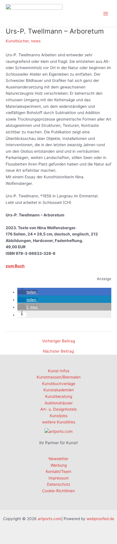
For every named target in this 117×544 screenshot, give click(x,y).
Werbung (59, 465)
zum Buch (15, 266)
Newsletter (58, 458)
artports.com (49, 518)
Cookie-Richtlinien (58, 491)
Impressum (59, 478)
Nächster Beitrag (58, 351)
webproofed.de (100, 518)
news (36, 41)
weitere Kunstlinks (58, 422)
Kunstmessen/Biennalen (59, 377)
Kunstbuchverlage (58, 383)
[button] (27, 292)
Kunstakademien (58, 390)
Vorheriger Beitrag (58, 341)
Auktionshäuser (59, 403)
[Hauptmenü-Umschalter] (106, 13)
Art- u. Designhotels (58, 409)
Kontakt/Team (58, 471)
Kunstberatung (58, 396)
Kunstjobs (59, 415)
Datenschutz (58, 484)
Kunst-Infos (58, 371)
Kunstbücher (17, 41)
